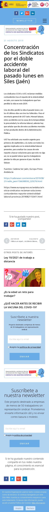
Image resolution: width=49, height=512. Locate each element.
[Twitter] (22, 13)
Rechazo (30, 508)
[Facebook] (16, 13)
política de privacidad (30, 347)
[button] (24, 20)
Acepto (18, 508)
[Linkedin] (33, 13)
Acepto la (25, 347)
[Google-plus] (27, 13)
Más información (38, 503)
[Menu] (45, 21)
